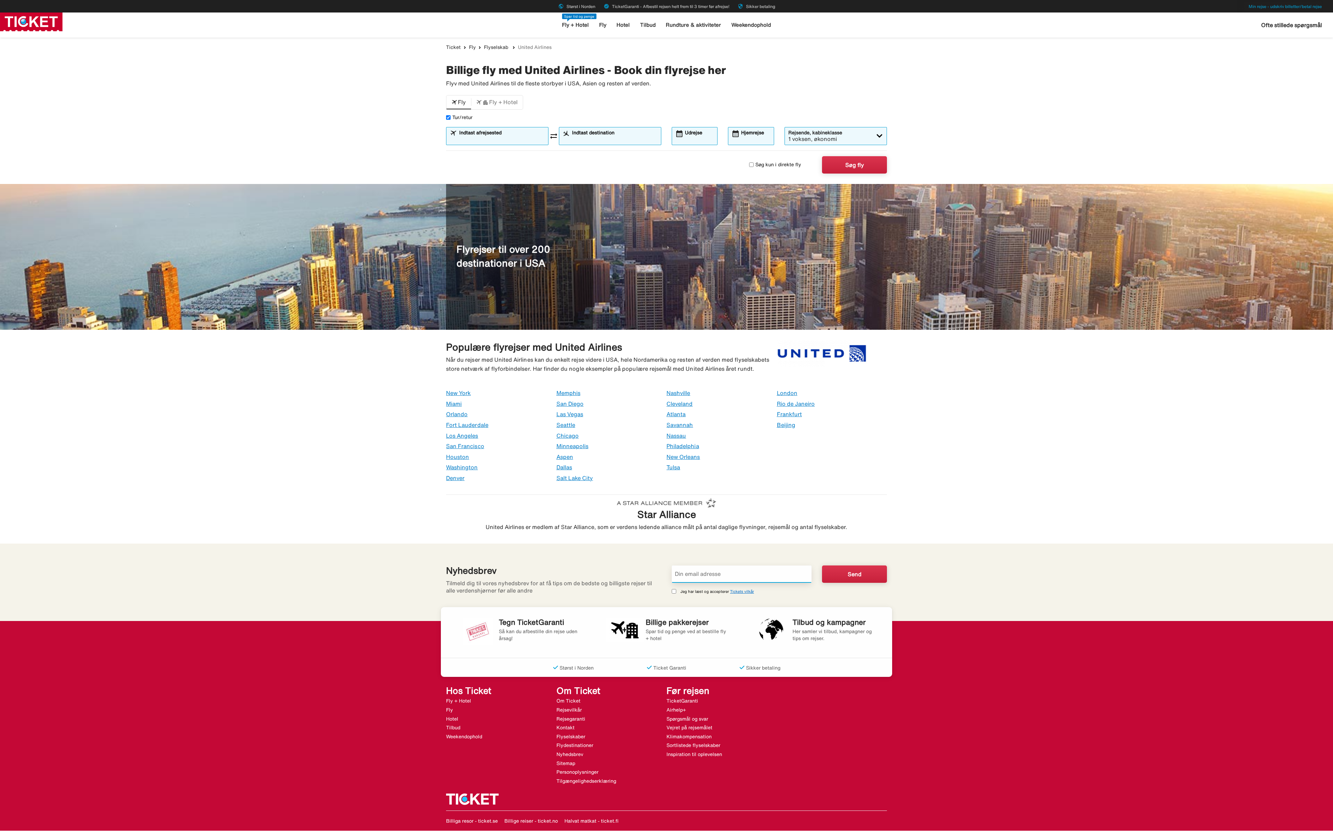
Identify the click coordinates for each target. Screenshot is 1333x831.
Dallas (564, 467)
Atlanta (676, 414)
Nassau (676, 435)
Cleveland (679, 403)
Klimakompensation (689, 736)
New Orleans (683, 457)
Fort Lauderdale (467, 425)
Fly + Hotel (575, 24)
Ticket (453, 47)
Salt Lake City (574, 478)
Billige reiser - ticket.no (531, 821)
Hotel (623, 24)
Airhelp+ (676, 709)
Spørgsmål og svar (687, 718)
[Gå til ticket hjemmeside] (31, 21)
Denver (455, 478)
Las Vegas (569, 414)
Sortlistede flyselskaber (693, 745)
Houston (457, 457)
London (787, 393)
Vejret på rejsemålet (689, 727)
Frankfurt (789, 414)
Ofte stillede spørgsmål (1291, 25)
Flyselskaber (570, 736)
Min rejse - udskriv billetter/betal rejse (1285, 6)
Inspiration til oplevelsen (694, 754)
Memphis (568, 393)
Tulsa (673, 467)
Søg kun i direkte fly (778, 164)
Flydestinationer (574, 745)
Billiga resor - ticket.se (472, 821)
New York (458, 393)
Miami (454, 403)
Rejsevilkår (569, 709)
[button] (458, 102)
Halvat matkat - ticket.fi (591, 821)
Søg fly (854, 165)
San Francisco (465, 446)
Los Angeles (462, 435)
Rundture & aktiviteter (693, 24)
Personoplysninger (577, 772)
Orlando (457, 414)
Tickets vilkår (742, 591)
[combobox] (502, 139)
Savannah (679, 425)
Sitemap (565, 763)
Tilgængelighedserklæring (586, 781)
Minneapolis (572, 446)
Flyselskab (497, 47)
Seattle (565, 425)
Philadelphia (682, 446)
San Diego (570, 403)
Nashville (678, 393)
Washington (462, 467)
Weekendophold (751, 24)
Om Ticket (568, 700)
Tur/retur (462, 117)
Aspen (564, 457)
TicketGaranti (682, 700)
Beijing (786, 425)
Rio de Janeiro (796, 403)
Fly (602, 24)
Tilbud (648, 24)
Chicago (567, 435)
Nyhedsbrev (569, 754)
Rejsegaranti (570, 718)
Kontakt (565, 727)
